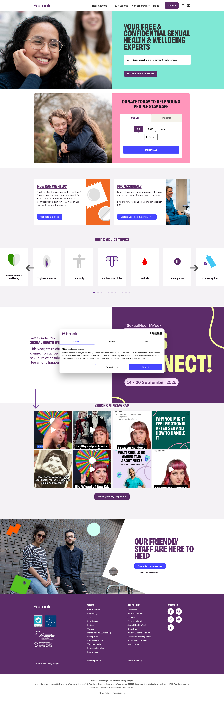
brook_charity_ (52, 413)
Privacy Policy (104, 693)
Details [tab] (112, 341)
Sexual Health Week (137, 625)
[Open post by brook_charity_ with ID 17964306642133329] (92, 469)
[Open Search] (183, 5)
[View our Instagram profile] (179, 611)
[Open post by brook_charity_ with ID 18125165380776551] (132, 469)
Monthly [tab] (166, 117)
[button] (30, 268)
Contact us (132, 609)
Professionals (139, 5)
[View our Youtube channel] (179, 619)
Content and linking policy (139, 636)
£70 (163, 128)
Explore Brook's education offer (136, 217)
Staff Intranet (134, 644)
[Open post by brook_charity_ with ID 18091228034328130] (132, 430)
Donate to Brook (135, 621)
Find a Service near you (150, 566)
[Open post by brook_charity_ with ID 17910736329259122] (92, 430)
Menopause (92, 636)
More (156, 5)
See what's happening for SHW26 (56, 362)
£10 (150, 128)
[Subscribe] (188, 5)
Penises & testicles (95, 648)
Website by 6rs (119, 693)
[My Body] (79, 267)
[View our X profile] (171, 619)
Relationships (93, 621)
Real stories (92, 652)
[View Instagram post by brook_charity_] (70, 446)
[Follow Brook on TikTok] (171, 627)
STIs (89, 617)
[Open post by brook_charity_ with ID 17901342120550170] (171, 430)
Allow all (145, 367)
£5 (138, 128)
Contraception (93, 609)
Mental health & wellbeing (99, 633)
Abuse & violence (95, 640)
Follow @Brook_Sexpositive (112, 496)
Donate (172, 5)
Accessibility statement (138, 640)
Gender (90, 629)
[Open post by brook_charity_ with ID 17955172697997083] (53, 469)
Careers (131, 617)
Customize (110, 367)
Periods (90, 625)
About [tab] (147, 341)
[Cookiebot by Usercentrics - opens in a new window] (152, 333)
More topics (92, 660)
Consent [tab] (77, 341)
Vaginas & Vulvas (95, 644)
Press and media (135, 613)
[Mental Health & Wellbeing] (14, 267)
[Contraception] (210, 267)
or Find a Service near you (140, 73)
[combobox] (157, 60)
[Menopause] (177, 267)
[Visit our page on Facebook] (171, 611)
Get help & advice (49, 217)
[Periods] (145, 267)
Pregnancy (92, 613)
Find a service (120, 5)
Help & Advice (99, 5)
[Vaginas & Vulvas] (47, 267)
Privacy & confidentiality (139, 633)
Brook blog (132, 629)
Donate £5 (151, 149)
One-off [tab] (135, 117)
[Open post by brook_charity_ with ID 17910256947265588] (53, 430)
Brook (42, 5)
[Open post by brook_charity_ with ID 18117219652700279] (171, 469)
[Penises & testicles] (112, 267)
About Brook (133, 660)
